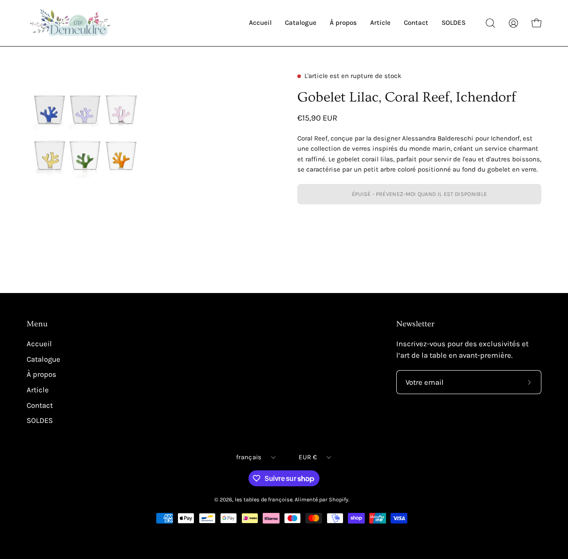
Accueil (39, 344)
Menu (37, 324)
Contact (40, 405)
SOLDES (40, 420)
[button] (490, 23)
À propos (41, 374)
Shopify (338, 499)
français (248, 457)
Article (38, 390)
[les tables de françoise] (71, 23)
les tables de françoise (263, 499)
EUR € (307, 457)
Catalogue (43, 359)
